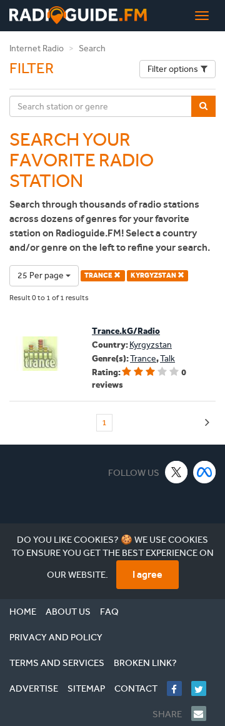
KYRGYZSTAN (154, 275)
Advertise (33, 688)
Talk (167, 358)
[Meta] (205, 472)
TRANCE (99, 275)
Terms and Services (56, 662)
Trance (143, 358)
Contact (136, 688)
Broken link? (145, 662)
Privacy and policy (55, 637)
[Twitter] (203, 688)
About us (68, 611)
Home (22, 611)
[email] (203, 713)
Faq (109, 611)
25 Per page (42, 275)
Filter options (173, 69)
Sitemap (86, 688)
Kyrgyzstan (150, 345)
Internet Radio (36, 48)
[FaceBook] (179, 688)
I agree (147, 574)
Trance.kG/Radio (126, 331)
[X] (177, 472)
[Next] (207, 423)
